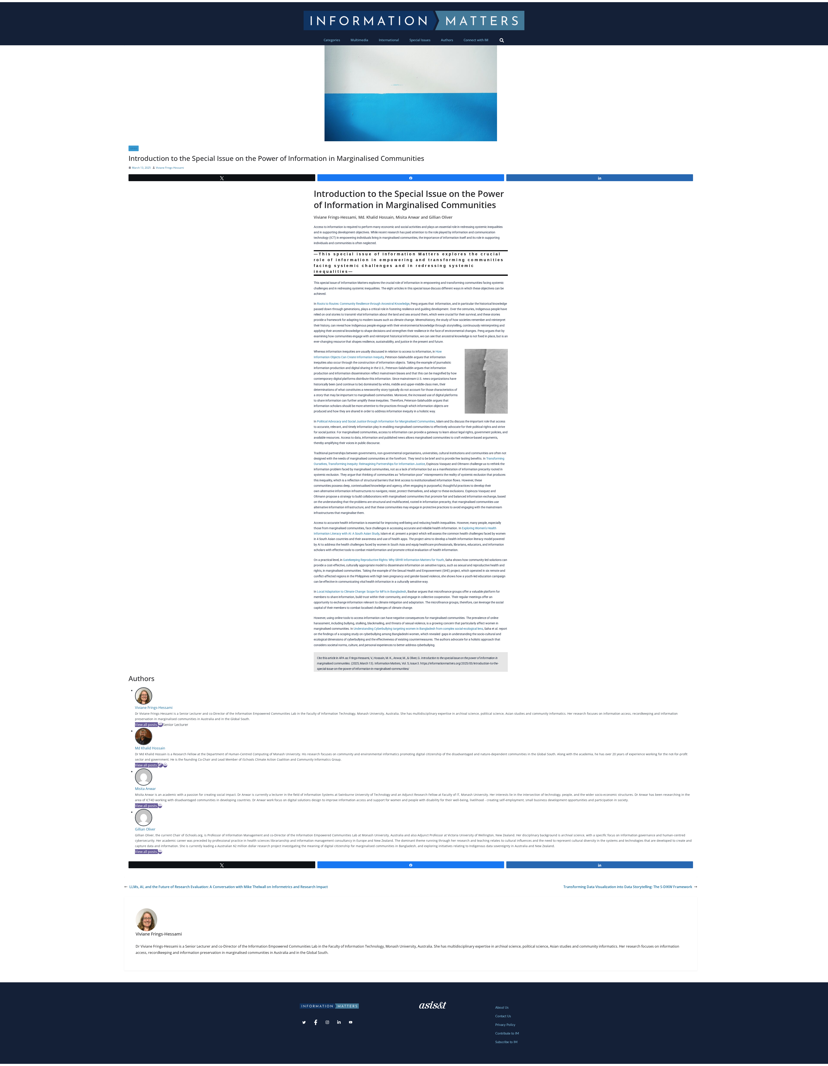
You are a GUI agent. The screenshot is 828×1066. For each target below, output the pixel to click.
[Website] (160, 765)
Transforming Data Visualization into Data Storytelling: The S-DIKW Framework (627, 886)
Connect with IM (476, 40)
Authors (447, 40)
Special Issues (419, 40)
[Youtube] (350, 1022)
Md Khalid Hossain (150, 748)
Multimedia (359, 40)
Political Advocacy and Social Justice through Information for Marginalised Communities (376, 421)
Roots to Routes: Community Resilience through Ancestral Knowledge (363, 303)
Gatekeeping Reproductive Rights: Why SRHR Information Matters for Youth (393, 560)
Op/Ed (133, 148)
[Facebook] (315, 1022)
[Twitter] (304, 1022)
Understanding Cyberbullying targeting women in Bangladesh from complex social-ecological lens (418, 628)
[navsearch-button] (501, 40)
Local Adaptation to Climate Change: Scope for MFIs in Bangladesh (361, 591)
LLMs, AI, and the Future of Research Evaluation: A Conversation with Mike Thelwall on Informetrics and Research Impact (228, 886)
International (389, 40)
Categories (332, 40)
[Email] (160, 724)
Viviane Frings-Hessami (170, 168)
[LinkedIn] (339, 1022)
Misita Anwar (145, 788)
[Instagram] (327, 1022)
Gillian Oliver (145, 829)
